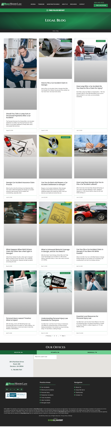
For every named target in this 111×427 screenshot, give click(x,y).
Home (54, 30)
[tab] (18, 352)
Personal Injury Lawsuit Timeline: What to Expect (18, 319)
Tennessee (41, 4)
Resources (73, 4)
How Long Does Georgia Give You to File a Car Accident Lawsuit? (89, 183)
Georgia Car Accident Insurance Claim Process (20, 183)
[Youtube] (17, 389)
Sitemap (70, 415)
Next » (64, 336)
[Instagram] (10, 389)
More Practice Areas (53, 4)
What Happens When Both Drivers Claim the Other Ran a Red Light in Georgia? (19, 251)
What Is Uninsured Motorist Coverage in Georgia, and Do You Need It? (55, 250)
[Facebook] (6, 389)
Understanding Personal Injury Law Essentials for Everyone (54, 319)
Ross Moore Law (46, 415)
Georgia (33, 4)
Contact (82, 4)
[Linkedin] (21, 389)
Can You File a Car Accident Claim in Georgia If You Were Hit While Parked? (89, 251)
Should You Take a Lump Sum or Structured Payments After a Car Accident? (18, 115)
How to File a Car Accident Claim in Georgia (54, 84)
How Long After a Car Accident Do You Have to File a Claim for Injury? (89, 87)
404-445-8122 (99, 2)
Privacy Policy (64, 415)
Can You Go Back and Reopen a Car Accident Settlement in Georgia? (54, 183)
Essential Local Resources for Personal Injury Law (87, 317)
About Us (65, 4)
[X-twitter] (14, 389)
